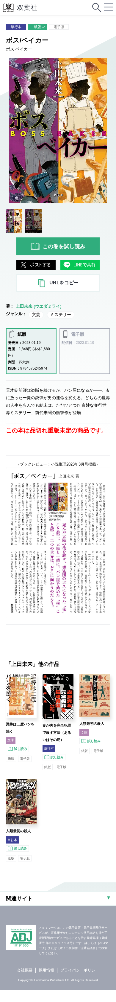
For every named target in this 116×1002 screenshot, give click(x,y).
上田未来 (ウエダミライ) (39, 306)
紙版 (37, 27)
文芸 (36, 314)
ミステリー (60, 314)
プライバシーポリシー (79, 970)
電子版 (59, 27)
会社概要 (24, 970)
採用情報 (46, 970)
